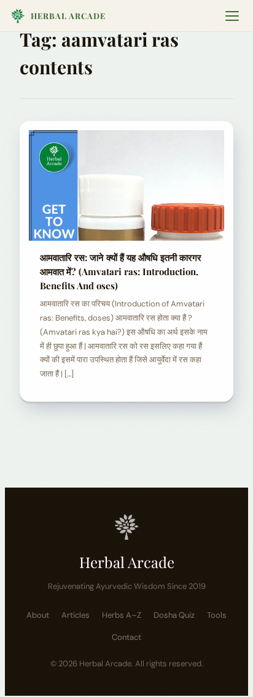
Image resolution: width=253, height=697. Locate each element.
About (37, 615)
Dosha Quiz (174, 615)
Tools (217, 615)
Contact (126, 637)
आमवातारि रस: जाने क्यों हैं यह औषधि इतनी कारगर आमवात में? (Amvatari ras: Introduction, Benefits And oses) (120, 271)
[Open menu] (232, 16)
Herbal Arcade (68, 15)
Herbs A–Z (121, 615)
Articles (75, 615)
